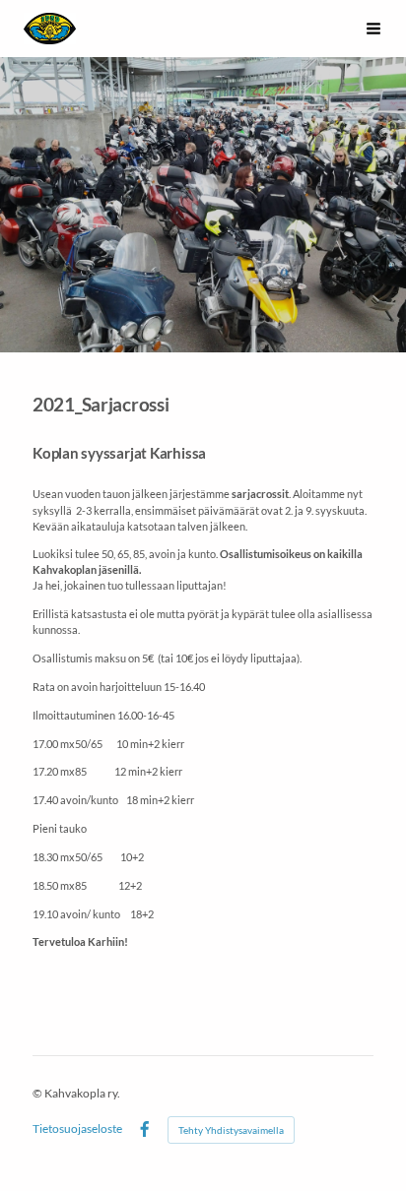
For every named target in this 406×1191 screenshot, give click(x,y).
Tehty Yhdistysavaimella (231, 1130)
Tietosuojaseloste (77, 1129)
